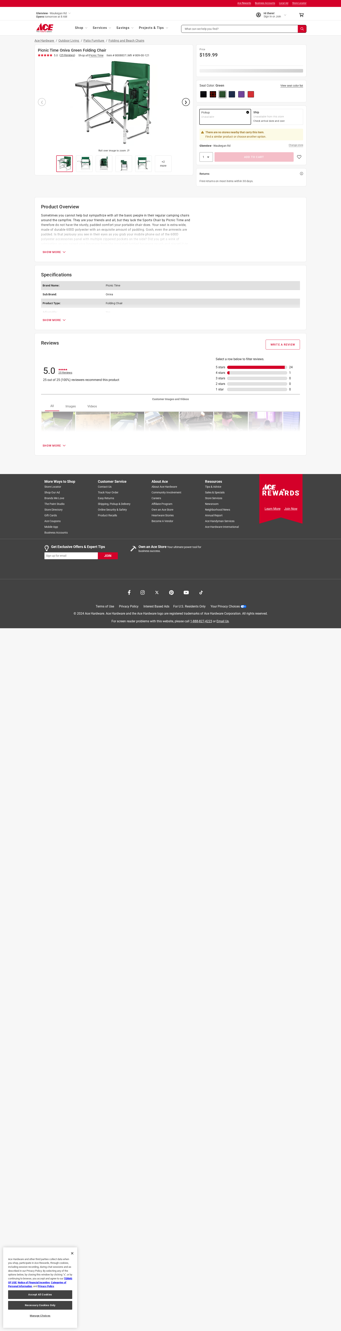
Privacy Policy (129, 606)
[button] (244, 29)
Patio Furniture (94, 41)
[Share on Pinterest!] (171, 592)
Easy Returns (106, 498)
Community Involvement (166, 492)
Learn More (272, 509)
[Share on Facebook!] (129, 592)
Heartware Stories (163, 515)
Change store (296, 145)
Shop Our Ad (52, 492)
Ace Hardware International (222, 526)
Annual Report (214, 515)
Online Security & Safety (112, 509)
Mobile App (51, 526)
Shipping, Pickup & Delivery (114, 503)
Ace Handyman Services (219, 521)
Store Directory (53, 509)
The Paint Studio (54, 503)
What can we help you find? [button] (202, 28)
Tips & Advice (213, 486)
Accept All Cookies (40, 1294)
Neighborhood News (217, 509)
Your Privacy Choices (225, 606)
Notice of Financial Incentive (34, 1282)
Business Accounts (265, 3)
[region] (40, 1287)
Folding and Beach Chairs (126, 41)
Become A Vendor (162, 521)
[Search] (302, 29)
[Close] (72, 1253)
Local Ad (283, 3)
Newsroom (211, 503)
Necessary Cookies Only (40, 1305)
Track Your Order (108, 492)
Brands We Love (54, 498)
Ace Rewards (244, 3)
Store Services (213, 498)
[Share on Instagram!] (143, 592)
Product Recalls (107, 515)
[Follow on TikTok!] (201, 592)
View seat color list (291, 85)
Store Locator (299, 3)
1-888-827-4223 (201, 621)
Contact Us (104, 486)
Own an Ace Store (162, 509)
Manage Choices (40, 1315)
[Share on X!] (157, 592)
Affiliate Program (162, 503)
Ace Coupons (52, 521)
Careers (156, 498)
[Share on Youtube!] (186, 592)
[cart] (302, 15)
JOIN (107, 555)
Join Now (290, 509)
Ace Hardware (45, 41)
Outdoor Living (69, 41)
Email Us (222, 621)
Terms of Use (105, 606)
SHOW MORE (52, 252)
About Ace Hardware (164, 486)
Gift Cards (50, 515)
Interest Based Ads (156, 606)
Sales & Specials (215, 492)
